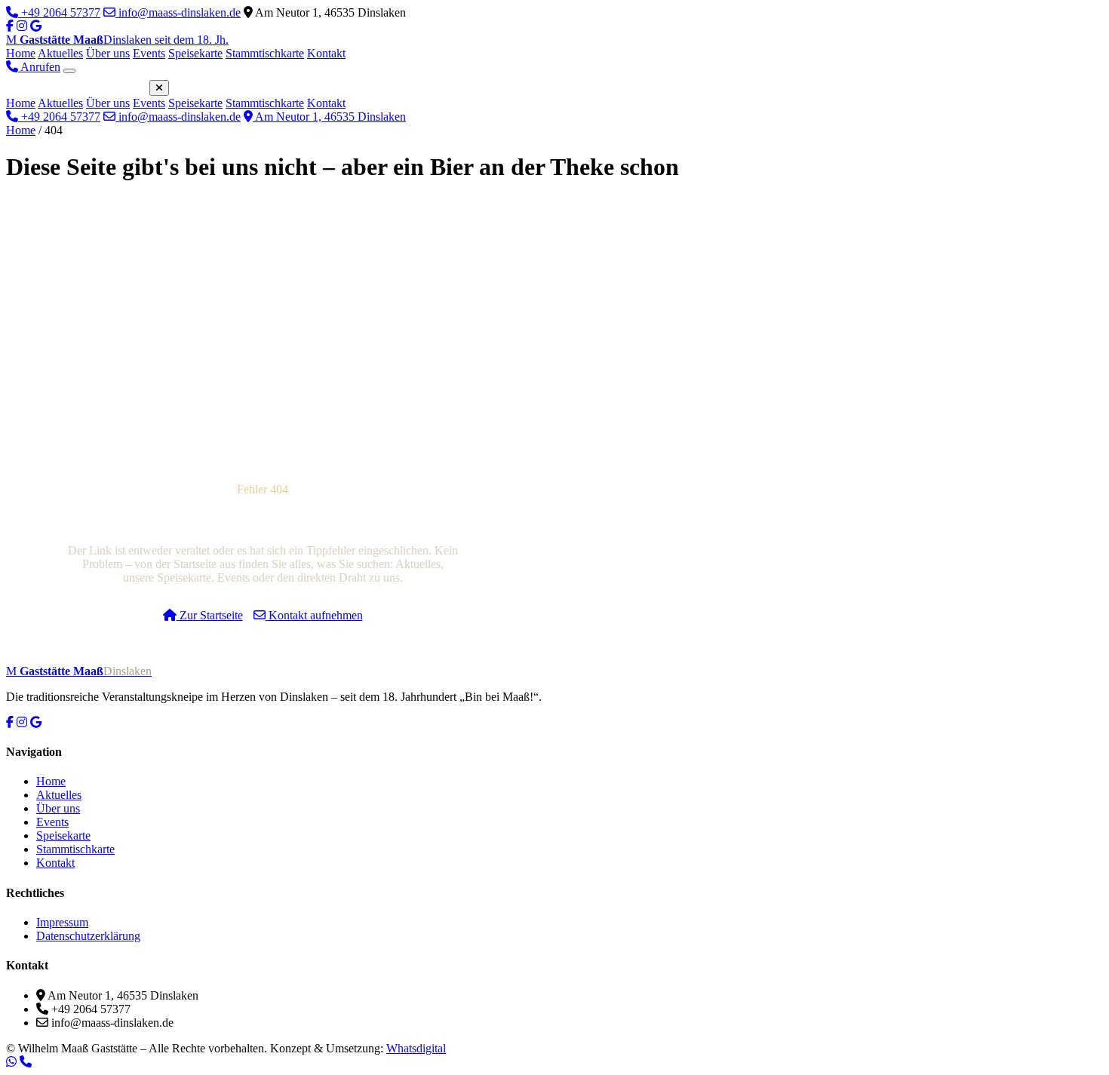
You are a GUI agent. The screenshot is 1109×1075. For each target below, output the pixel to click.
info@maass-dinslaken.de (178, 12)
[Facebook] (10, 26)
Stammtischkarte (265, 53)
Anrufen (39, 66)
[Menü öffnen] (69, 71)
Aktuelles (60, 53)
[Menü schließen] (159, 88)
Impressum (62, 922)
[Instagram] (22, 26)
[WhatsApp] (11, 1061)
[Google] (35, 722)
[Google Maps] (35, 26)
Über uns (108, 53)
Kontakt (326, 53)
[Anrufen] (26, 1061)
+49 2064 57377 (59, 12)
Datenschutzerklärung (88, 935)
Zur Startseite (210, 615)
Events (149, 53)
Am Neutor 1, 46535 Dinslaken (329, 116)
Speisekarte (195, 53)
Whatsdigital (416, 1048)
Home (20, 53)
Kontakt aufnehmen (314, 615)
